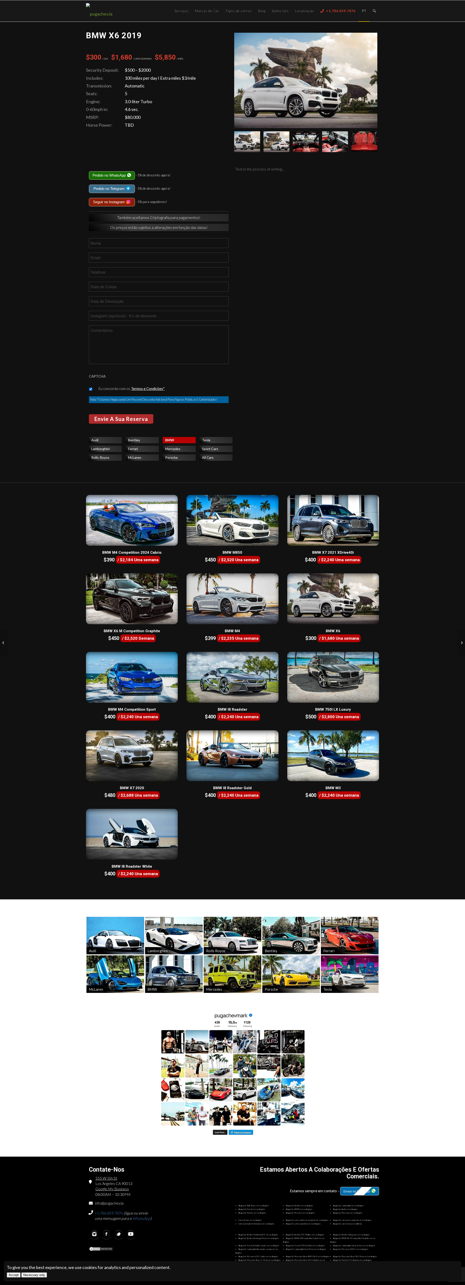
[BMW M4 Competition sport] (132, 677)
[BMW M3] (333, 755)
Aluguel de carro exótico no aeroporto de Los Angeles (307, 1220)
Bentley (134, 440)
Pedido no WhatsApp (110, 175)
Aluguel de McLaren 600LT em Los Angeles (350, 1249)
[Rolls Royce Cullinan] (4, 642)
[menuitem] (181, 11)
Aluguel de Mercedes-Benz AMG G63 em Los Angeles (307, 1256)
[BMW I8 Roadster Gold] (232, 755)
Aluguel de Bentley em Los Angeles (299, 1205)
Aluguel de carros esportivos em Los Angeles (303, 1224)
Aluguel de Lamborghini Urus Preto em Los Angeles (306, 1249)
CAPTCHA (97, 376)
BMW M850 (232, 552)
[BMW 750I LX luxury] (333, 677)
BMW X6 (333, 631)
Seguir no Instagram (109, 202)
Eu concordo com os (131, 388)
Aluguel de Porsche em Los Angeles (252, 1213)
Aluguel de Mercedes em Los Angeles (347, 1213)
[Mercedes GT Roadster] (461, 642)
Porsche (171, 457)
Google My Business (112, 1188)
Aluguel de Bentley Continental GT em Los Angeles (258, 1234)
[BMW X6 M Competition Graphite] (132, 598)
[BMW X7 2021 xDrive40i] (333, 520)
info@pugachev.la (109, 1203)
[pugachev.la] (115, 13)
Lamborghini (100, 449)
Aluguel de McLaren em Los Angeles (300, 1213)
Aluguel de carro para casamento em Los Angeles (352, 1220)
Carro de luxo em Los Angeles (250, 1220)
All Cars (208, 457)
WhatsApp (141, 1218)
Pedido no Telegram (109, 189)
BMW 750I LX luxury (333, 709)
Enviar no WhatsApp (357, 1191)
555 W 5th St (106, 1178)
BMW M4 (232, 631)
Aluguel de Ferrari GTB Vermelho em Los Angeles (305, 1245)
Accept (14, 1275)
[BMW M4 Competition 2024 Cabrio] (132, 520)
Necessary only (34, 1275)
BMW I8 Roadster (232, 709)
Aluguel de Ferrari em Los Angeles (251, 1209)
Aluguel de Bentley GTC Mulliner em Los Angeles (305, 1234)
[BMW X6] (333, 598)
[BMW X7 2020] (132, 755)
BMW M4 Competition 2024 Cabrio (132, 552)
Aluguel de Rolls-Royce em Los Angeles (253, 1205)
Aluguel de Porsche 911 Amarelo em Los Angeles (352, 1260)
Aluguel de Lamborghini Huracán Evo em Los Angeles (354, 1245)
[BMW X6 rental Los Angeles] (305, 80)
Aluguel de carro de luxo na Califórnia (347, 1224)
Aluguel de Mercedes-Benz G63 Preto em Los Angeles (355, 1256)
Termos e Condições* (148, 388)
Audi (94, 440)
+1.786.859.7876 (109, 1213)
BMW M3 (333, 788)
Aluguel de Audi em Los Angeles (345, 1209)
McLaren (134, 457)
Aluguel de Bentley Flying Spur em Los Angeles (351, 1234)
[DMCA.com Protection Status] (101, 1249)
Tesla (206, 440)
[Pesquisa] (374, 11)
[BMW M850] (232, 520)
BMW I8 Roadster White (132, 866)
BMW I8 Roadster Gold (232, 788)
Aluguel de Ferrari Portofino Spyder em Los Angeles (258, 1245)
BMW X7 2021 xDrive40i (333, 552)
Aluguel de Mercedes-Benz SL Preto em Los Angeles (259, 1260)
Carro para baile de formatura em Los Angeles (256, 1224)
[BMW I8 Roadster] (232, 677)
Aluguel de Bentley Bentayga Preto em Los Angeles (258, 1238)
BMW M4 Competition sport (132, 709)
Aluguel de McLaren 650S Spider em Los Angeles (258, 1256)
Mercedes (172, 449)
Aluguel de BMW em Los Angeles (299, 1209)
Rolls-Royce (100, 457)
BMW (169, 440)
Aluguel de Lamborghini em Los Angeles (348, 1205)
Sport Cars (210, 449)
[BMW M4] (232, 598)
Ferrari (133, 449)
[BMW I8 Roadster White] (132, 834)
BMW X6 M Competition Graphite (132, 631)
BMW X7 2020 (132, 788)
